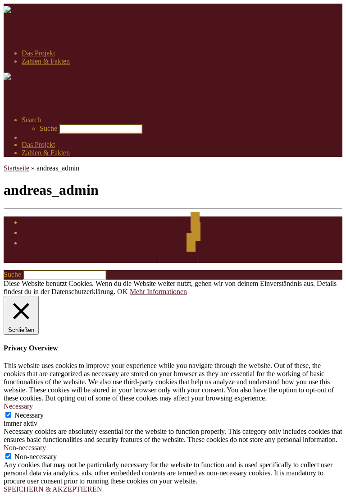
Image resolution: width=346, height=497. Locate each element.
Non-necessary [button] (25, 447)
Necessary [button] (18, 406)
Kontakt (211, 258)
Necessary (29, 415)
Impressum (139, 258)
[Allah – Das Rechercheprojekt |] (37, 10)
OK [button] (122, 291)
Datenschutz (177, 258)
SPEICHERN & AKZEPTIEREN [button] (53, 489)
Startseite (16, 168)
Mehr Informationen (158, 291)
